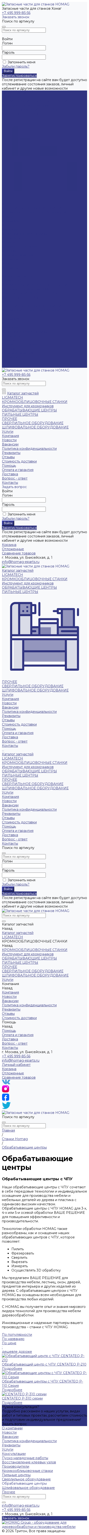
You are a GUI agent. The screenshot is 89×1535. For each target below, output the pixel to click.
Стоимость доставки (19, 344)
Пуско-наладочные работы (25, 1458)
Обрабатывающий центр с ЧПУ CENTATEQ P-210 (44, 1364)
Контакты (10, 365)
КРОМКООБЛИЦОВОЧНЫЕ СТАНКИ (34, 101)
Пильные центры (16, 1475)
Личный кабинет (16, 1065)
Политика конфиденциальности (29, 234)
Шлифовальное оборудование (28, 1488)
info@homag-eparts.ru (20, 1060)
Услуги (7, 314)
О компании (12, 1428)
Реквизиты (11, 238)
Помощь (9, 348)
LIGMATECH (12, 97)
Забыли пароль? (15, 66)
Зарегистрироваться (19, 76)
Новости (9, 225)
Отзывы (8, 340)
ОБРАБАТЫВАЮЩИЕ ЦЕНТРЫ (29, 110)
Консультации (14, 1454)
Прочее (8, 1492)
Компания (10, 319)
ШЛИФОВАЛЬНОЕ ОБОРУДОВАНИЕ (35, 212)
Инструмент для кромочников (28, 105)
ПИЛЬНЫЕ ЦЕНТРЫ (20, 114)
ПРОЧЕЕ (9, 204)
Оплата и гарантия (17, 255)
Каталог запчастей (17, 276)
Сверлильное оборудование (26, 1479)
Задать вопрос (14, 1424)
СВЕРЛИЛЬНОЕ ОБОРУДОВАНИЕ (32, 208)
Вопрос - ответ (15, 263)
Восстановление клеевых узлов (29, 1462)
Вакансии (10, 229)
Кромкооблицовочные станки (27, 1471)
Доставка (10, 259)
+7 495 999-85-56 (16, 13)
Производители (15, 1466)
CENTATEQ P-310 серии (22, 1398)
